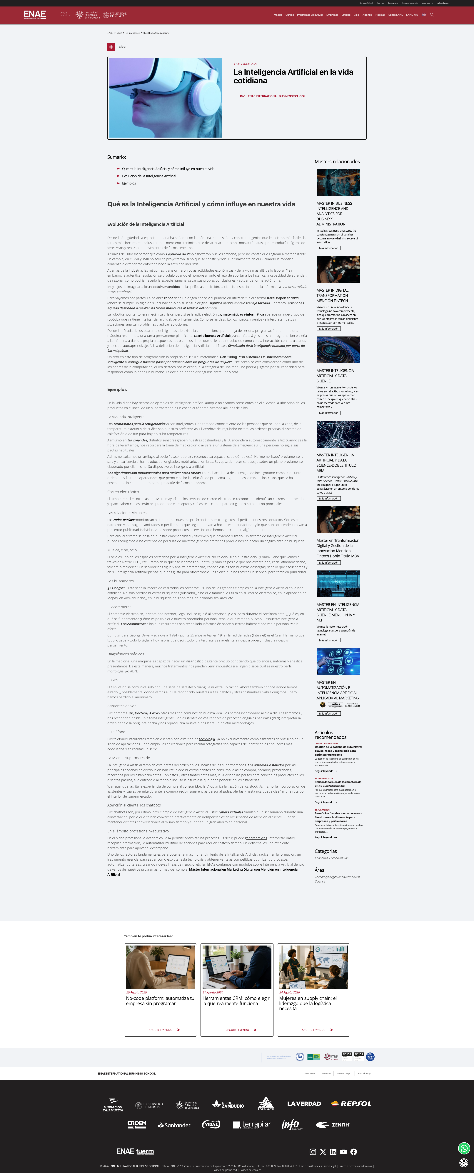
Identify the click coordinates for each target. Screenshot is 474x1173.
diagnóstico (194, 661)
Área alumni (309, 1073)
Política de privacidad (225, 1170)
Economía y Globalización (331, 858)
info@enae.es (314, 1166)
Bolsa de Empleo (365, 1073)
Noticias (380, 14)
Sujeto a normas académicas (355, 1166)
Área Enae (326, 1073)
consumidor (192, 786)
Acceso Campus (344, 1073)
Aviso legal (330, 1166)
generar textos (256, 838)
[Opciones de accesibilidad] (463, 1163)
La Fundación (442, 3)
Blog (356, 14)
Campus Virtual (366, 3)
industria (135, 270)
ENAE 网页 (412, 14)
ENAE (110, 32)
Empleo (346, 14)
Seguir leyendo (324, 771)
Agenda (367, 14)
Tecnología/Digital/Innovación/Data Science (337, 879)
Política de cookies (250, 1170)
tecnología (207, 739)
